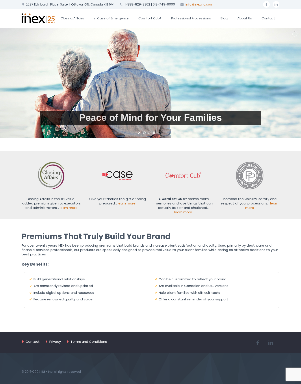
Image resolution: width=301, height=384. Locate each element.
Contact (268, 18)
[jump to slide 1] (144, 132)
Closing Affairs (72, 18)
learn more (69, 207)
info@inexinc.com (199, 4)
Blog (224, 18)
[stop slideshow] (158, 132)
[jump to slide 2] (149, 132)
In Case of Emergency (111, 18)
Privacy (55, 341)
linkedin (276, 4)
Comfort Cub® (150, 18)
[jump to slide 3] (154, 132)
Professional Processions (191, 18)
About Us (244, 18)
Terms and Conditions (89, 341)
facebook (266, 4)
